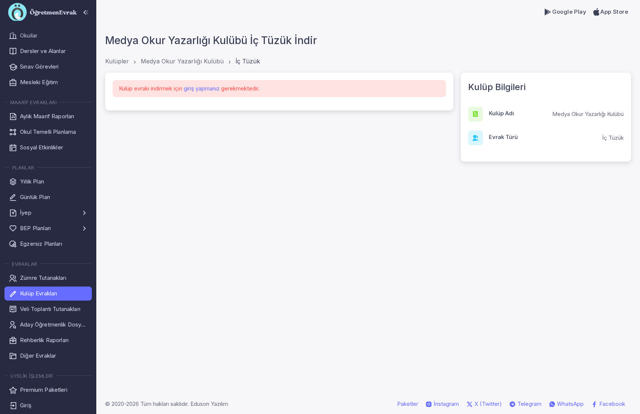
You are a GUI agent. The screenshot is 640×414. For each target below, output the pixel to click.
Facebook (611, 403)
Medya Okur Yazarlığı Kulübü (182, 61)
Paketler (407, 403)
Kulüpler (117, 61)
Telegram (528, 403)
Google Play (569, 11)
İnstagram (445, 403)
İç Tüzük (248, 61)
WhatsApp (570, 403)
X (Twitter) (487, 403)
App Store (614, 11)
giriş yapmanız (202, 88)
